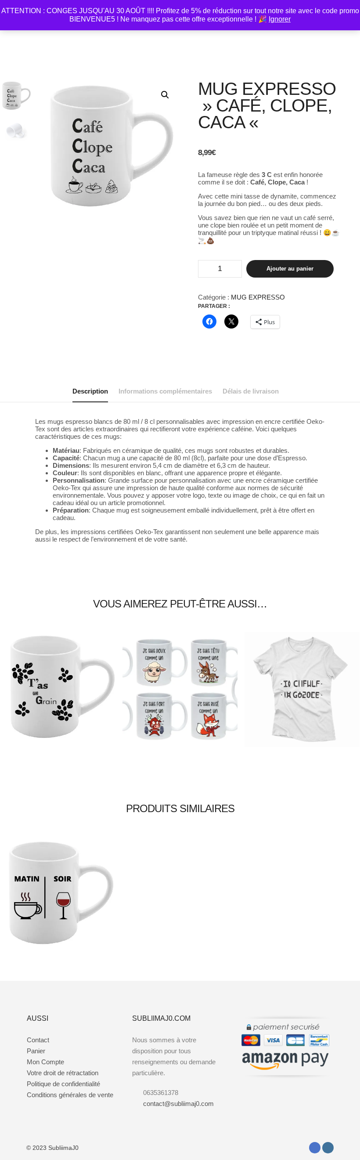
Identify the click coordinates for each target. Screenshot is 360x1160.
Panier (36, 1051)
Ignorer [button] (280, 19)
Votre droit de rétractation (62, 1073)
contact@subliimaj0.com (178, 1103)
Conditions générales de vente (70, 1095)
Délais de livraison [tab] (251, 391)
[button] (165, 95)
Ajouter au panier (289, 268)
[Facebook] (314, 1147)
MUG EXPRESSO (258, 297)
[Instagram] (328, 1147)
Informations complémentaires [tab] (165, 391)
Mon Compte (45, 1062)
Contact (38, 1040)
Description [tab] (90, 391)
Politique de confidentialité (63, 1084)
